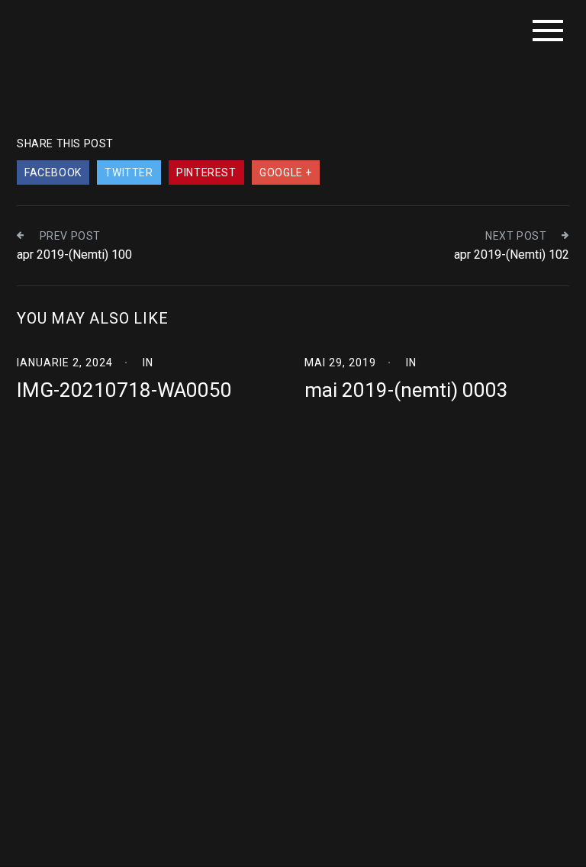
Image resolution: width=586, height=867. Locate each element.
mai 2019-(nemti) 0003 (406, 390)
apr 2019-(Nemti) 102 (511, 254)
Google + (285, 172)
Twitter (129, 172)
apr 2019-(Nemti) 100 (74, 254)
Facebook (53, 172)
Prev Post (70, 236)
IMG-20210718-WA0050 (124, 390)
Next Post (515, 236)
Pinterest (206, 172)
